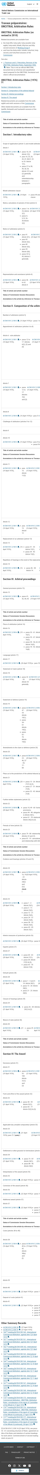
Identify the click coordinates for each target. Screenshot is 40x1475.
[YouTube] (24, 1465)
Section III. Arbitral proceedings (12, 94)
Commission (7, 55)
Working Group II (24, 48)
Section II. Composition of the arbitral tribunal (17, 90)
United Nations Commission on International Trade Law (20, 11)
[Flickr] (29, 1465)
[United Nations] (8, 4)
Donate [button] (21, 1470)
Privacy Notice (29, 1452)
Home (3, 19)
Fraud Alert (15, 1452)
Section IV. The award (9, 97)
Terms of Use (20, 1458)
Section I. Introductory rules (11, 87)
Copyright (31, 1447)
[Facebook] (10, 1465)
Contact (20, 1447)
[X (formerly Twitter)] (19, 1465)
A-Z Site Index (9, 1447)
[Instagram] (14, 1465)
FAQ (6, 1452)
